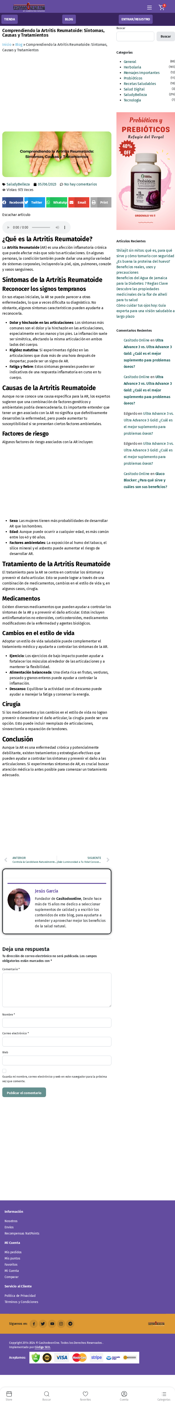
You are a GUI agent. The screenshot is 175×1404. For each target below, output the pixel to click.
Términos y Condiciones (21, 1302)
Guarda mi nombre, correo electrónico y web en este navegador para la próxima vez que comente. (54, 1079)
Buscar (120, 28)
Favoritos (11, 1265)
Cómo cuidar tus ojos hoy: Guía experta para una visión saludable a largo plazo (145, 311)
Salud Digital (134, 89)
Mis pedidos (13, 1252)
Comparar (11, 1277)
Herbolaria (132, 67)
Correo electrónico (15, 1033)
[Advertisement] (88, 93)
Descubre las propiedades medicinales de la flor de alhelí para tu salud (141, 294)
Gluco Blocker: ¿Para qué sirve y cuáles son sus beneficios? (145, 480)
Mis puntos (12, 1258)
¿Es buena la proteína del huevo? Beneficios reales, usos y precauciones (143, 267)
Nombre (8, 1014)
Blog (18, 44)
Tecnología (132, 100)
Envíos (9, 1227)
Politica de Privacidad (20, 1296)
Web (5, 1052)
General (130, 62)
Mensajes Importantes (142, 73)
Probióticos (133, 78)
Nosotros (11, 1221)
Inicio (6, 44)
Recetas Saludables (140, 84)
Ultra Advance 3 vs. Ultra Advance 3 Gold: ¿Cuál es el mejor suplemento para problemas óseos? (148, 353)
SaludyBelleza (18, 184)
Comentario (11, 969)
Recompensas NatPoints (22, 1233)
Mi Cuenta (12, 1271)
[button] (161, 7)
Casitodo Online (137, 340)
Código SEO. (42, 1347)
